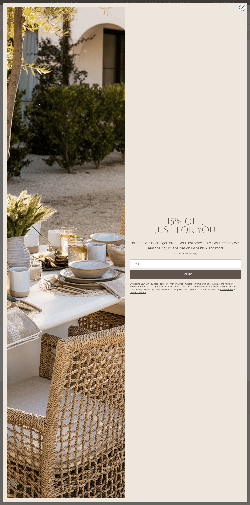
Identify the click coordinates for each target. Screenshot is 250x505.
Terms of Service (138, 292)
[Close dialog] (242, 8)
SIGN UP (186, 274)
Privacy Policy (226, 289)
